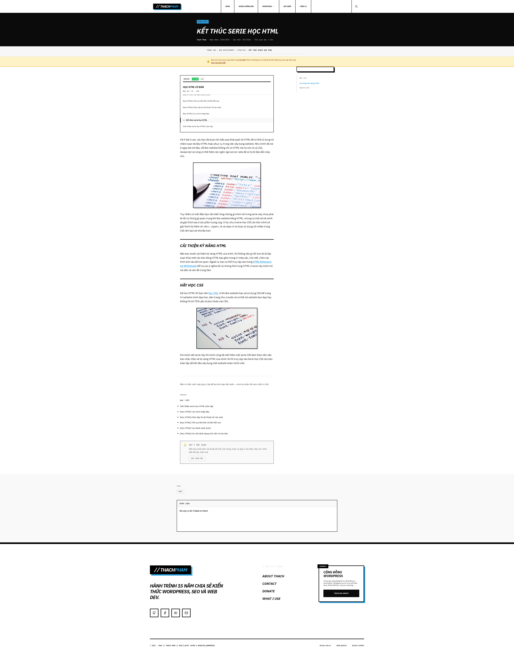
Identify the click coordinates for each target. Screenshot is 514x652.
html (180, 491)
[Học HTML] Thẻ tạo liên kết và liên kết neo (201, 101)
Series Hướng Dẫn (246, 6)
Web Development (226, 50)
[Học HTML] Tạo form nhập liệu (196, 114)
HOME (227, 6)
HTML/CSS (202, 22)
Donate (268, 591)
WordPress (267, 6)
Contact (269, 583)
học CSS (213, 293)
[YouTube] (175, 613)
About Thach (273, 576)
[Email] (186, 613)
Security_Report (358, 646)
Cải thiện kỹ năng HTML (309, 83)
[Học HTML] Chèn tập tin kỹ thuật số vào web (202, 107)
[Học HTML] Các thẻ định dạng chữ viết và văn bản (204, 433)
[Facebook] (165, 613)
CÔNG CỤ (303, 6)
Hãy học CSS (304, 88)
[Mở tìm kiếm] (356, 6)
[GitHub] (154, 613)
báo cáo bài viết (218, 63)
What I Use (271, 598)
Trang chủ (211, 50)
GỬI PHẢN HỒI (197, 458)
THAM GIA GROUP (341, 593)
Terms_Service (341, 646)
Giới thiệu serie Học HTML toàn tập (198, 126)
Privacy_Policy (325, 646)
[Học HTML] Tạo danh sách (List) (196, 95)
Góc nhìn (287, 6)
